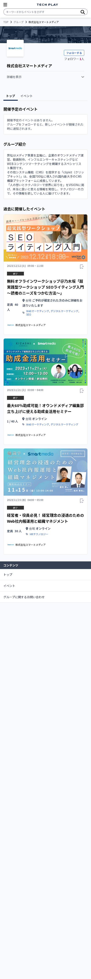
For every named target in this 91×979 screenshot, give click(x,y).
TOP (5, 22)
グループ (18, 22)
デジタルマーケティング (64, 311)
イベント (9, 586)
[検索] (83, 11)
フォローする (74, 53)
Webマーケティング (37, 311)
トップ (7, 574)
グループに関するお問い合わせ (24, 597)
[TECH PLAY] (47, 5)
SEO (28, 314)
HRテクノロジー (39, 534)
